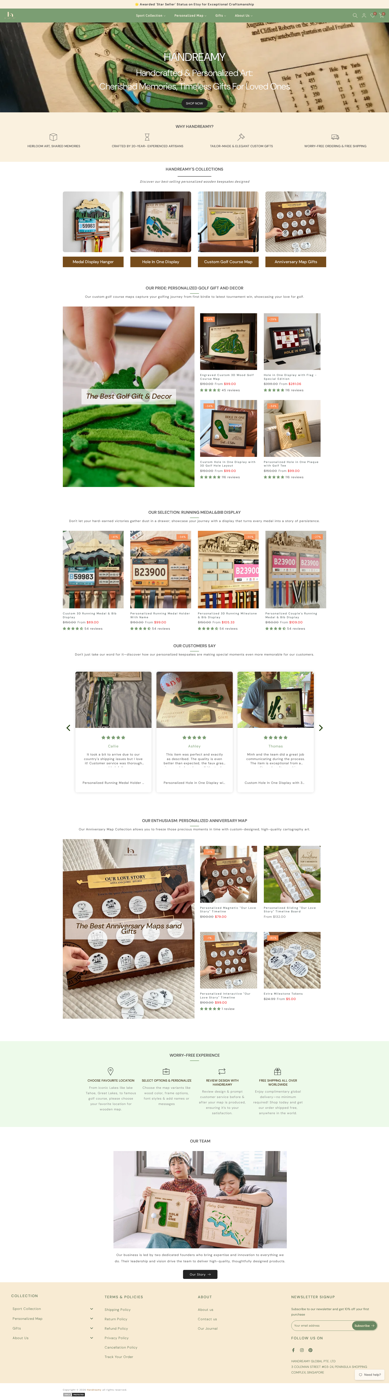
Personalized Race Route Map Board (223, 615)
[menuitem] (151, 15)
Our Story (198, 1274)
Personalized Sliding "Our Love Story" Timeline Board (290, 909)
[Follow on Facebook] (293, 1350)
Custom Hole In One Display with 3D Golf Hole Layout (228, 464)
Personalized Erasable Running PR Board (294, 615)
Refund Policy (116, 1328)
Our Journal (208, 1328)
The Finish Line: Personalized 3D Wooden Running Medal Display (157, 615)
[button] (211, 390)
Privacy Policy (117, 1338)
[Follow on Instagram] (302, 1350)
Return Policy (116, 1319)
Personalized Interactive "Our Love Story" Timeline (225, 995)
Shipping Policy (118, 1309)
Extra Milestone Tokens (283, 994)
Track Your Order (119, 1357)
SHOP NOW (194, 103)
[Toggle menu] (92, 1308)
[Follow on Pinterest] (310, 1350)
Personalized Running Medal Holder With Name (93, 615)
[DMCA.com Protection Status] (74, 1394)
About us (205, 1309)
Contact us (207, 1319)
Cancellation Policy (121, 1347)
